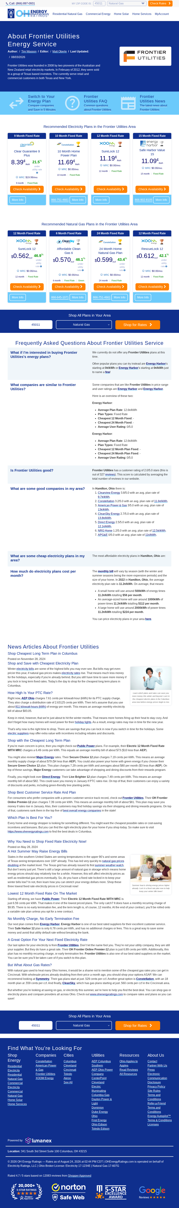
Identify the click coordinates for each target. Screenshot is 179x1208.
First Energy (99, 1120)
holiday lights (83, 722)
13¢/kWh (103, 509)
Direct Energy (106, 522)
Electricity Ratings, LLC (22, 1165)
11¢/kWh (150, 534)
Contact (152, 1061)
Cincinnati (70, 1069)
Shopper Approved (79, 1175)
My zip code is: (81, 3)
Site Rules (154, 1090)
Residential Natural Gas (67, 13)
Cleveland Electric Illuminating (99, 1086)
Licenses (153, 1124)
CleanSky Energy (109, 513)
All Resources (128, 1073)
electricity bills (25, 668)
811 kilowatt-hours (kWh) (30, 706)
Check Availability (25, 189)
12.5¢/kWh (159, 530)
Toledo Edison (100, 1128)
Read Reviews (129, 1069)
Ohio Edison (99, 1124)
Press (151, 1069)
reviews (110, 474)
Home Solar (121, 13)
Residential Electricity (35, 13)
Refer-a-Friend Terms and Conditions (157, 1107)
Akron (67, 1078)
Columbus (70, 1061)
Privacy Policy (156, 1086)
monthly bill (105, 571)
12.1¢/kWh (104, 526)
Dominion (98, 1107)
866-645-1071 (60, 297)
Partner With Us (157, 1065)
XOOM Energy (45, 1078)
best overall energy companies (82, 810)
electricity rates (71, 673)
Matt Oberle (59, 51)
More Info (17, 199)
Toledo (68, 1073)
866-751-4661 (60, 199)
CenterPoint (99, 1078)
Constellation (106, 501)
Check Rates (158, 3)
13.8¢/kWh (104, 517)
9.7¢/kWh (104, 496)
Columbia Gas (100, 1094)
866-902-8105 (143, 199)
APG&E (103, 534)
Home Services (141, 13)
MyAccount (162, 13)
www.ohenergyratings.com (106, 994)
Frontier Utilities (45, 1073)
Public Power (86, 745)
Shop (135, 325)
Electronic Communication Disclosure (157, 1078)
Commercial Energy (98, 13)
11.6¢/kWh (160, 501)
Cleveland (70, 1065)
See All (68, 1082)
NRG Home (105, 530)
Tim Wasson (29, 51)
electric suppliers (18, 733)
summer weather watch (109, 865)
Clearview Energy (109, 492)
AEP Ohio (28, 698)
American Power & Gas (112, 505)
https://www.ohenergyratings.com (28, 831)
